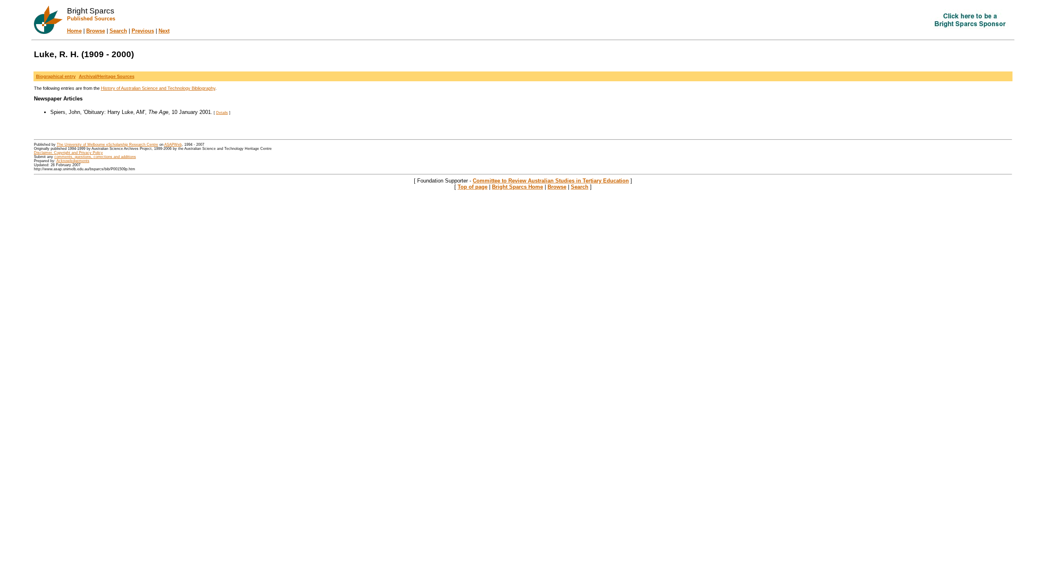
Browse (95, 31)
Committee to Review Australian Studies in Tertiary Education (551, 181)
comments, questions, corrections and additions (95, 157)
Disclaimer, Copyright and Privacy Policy (68, 153)
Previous (143, 31)
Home (74, 31)
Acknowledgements (72, 161)
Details (222, 113)
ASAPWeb (173, 145)
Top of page (472, 187)
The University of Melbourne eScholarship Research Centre (107, 145)
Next (164, 31)
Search (118, 31)
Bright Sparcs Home (517, 187)
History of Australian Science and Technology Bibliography (158, 88)
